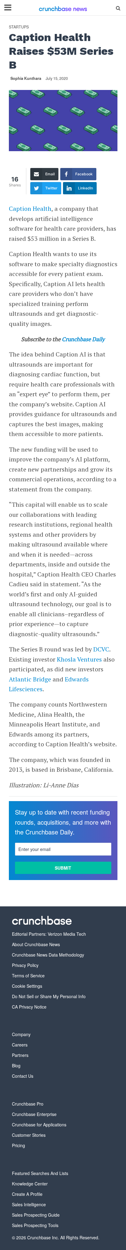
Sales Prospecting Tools (35, 1225)
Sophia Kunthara (25, 78)
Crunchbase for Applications (39, 1124)
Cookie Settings (27, 986)
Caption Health (30, 208)
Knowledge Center (30, 1184)
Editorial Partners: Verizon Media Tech (49, 934)
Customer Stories (29, 1135)
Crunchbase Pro (27, 1104)
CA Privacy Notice (29, 1007)
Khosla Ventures (79, 659)
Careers (20, 1045)
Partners (20, 1055)
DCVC (101, 649)
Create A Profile (27, 1194)
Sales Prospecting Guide (36, 1215)
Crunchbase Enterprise (34, 1114)
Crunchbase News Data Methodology (48, 955)
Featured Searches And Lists (40, 1173)
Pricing (18, 1145)
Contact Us (22, 1076)
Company (21, 1034)
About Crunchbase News (36, 944)
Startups (19, 27)
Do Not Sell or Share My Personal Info (49, 996)
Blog (16, 1065)
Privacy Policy (25, 965)
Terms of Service (28, 975)
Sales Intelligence (29, 1204)
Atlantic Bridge (30, 679)
